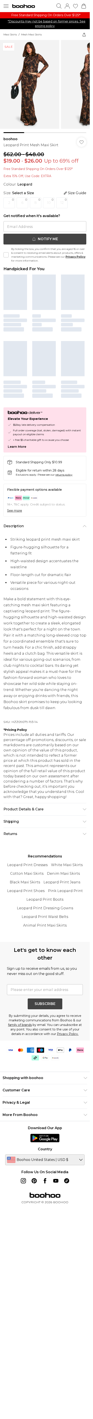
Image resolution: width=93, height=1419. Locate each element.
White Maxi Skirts (67, 865)
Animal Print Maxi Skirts (45, 925)
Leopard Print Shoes (26, 891)
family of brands (20, 1025)
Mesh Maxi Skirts (31, 34)
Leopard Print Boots (44, 899)
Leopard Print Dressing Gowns (45, 908)
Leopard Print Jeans (61, 882)
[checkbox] (6, 254)
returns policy (63, 474)
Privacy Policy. (68, 1034)
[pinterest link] (34, 1180)
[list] (45, 15)
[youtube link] (55, 1180)
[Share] (84, 34)
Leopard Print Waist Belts (45, 917)
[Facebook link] (45, 1180)
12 (62, 203)
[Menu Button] (6, 6)
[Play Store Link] (44, 1138)
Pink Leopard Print (65, 891)
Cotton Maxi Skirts (26, 873)
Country (45, 1149)
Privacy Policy (75, 256)
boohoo (10, 139)
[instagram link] (23, 1180)
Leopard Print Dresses (27, 865)
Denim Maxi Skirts (63, 873)
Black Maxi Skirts (25, 882)
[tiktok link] (66, 1180)
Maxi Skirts (10, 34)
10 (49, 203)
